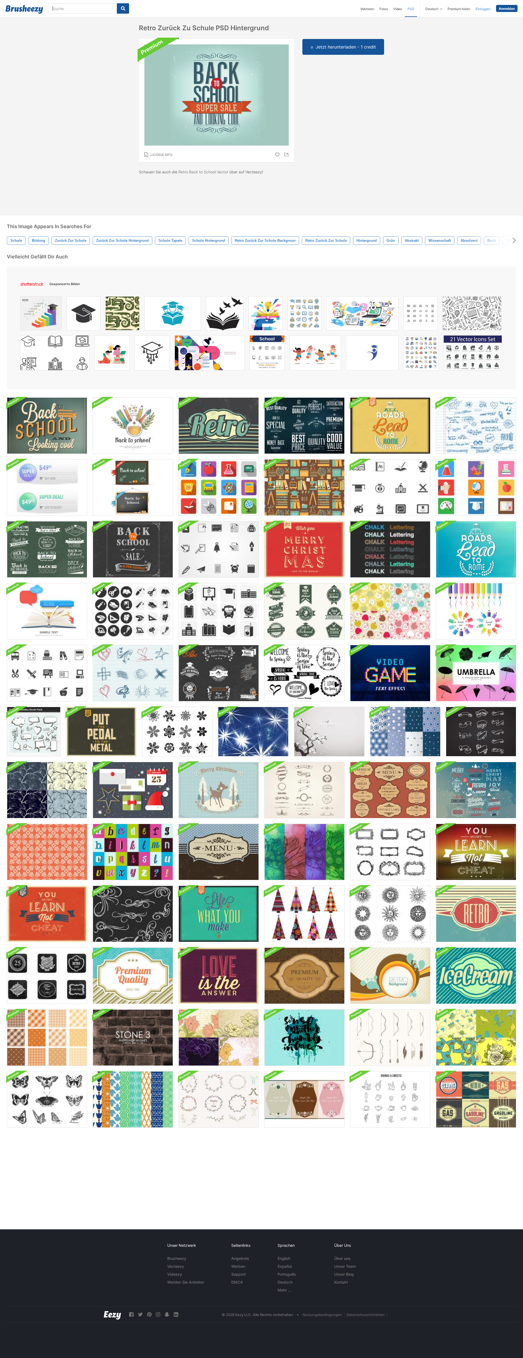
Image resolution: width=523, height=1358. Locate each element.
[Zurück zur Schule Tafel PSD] (133, 549)
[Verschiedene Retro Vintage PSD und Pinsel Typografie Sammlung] (133, 852)
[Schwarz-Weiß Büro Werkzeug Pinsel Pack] (133, 611)
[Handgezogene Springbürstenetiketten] (304, 673)
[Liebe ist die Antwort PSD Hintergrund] (218, 975)
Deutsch (285, 1282)
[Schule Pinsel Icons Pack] (218, 611)
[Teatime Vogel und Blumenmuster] (476, 1037)
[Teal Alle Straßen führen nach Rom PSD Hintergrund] (476, 549)
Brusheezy (176, 1258)
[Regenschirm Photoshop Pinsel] (476, 673)
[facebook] (131, 1314)
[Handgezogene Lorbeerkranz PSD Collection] (218, 1099)
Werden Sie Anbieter (185, 1282)
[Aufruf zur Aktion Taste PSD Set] (47, 487)
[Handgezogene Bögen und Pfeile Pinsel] (390, 1037)
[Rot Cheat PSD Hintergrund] (47, 914)
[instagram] (158, 1314)
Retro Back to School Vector (203, 172)
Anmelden (507, 9)
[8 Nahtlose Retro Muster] (133, 1099)
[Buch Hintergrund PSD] (47, 611)
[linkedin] (176, 1314)
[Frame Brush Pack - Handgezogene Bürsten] (390, 852)
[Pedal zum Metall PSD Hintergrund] (101, 731)
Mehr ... (284, 1290)
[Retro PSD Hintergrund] (218, 425)
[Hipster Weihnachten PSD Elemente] (476, 790)
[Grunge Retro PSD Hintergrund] (476, 914)
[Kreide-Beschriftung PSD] (390, 549)
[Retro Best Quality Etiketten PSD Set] (304, 425)
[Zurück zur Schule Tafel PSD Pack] (133, 487)
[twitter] (140, 1314)
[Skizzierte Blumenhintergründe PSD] (218, 1037)
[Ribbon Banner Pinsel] (481, 731)
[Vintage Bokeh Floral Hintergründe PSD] (304, 852)
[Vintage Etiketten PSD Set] (390, 790)
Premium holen (459, 9)
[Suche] (123, 8)
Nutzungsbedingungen (322, 1314)
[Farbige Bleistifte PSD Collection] (476, 611)
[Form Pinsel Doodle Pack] (133, 673)
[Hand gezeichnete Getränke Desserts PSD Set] (390, 1099)
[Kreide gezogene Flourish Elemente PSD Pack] (133, 914)
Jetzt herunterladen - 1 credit (346, 47)
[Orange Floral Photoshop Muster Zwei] (47, 852)
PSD (411, 9)
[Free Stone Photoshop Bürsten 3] (133, 1037)
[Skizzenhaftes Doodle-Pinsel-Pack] (33, 731)
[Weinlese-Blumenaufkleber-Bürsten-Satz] (304, 1099)
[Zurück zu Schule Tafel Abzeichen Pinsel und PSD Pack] (218, 673)
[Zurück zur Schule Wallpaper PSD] (47, 425)
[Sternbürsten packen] (253, 731)
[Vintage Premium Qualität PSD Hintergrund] (304, 975)
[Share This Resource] (287, 154)
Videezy (174, 1274)
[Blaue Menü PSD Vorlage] (218, 852)
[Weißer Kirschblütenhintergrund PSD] (329, 731)
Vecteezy (175, 1266)
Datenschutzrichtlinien (365, 1314)
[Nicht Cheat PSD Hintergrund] (476, 852)
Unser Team (345, 1266)
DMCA (237, 1282)
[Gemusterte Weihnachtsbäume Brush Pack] (304, 914)
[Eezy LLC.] (112, 1314)
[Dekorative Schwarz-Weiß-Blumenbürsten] (177, 731)
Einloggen (483, 9)
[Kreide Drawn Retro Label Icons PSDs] (47, 975)
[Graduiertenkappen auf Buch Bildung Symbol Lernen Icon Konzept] (173, 315)
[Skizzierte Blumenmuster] (47, 790)
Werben (238, 1266)
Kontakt (341, 1282)
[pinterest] (149, 1314)
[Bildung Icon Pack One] (218, 549)
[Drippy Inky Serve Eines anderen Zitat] (304, 1037)
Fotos (383, 9)
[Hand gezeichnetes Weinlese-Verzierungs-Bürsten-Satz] (304, 790)
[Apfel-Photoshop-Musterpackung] (390, 611)
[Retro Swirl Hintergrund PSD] (390, 975)
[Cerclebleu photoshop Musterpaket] (405, 731)
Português (287, 1274)
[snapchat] (167, 1314)
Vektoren (367, 9)
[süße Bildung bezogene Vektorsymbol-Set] (304, 315)
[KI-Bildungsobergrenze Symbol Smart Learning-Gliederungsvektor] (152, 354)
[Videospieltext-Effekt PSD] (390, 673)
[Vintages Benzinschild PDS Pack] (476, 1099)
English (284, 1258)
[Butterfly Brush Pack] (47, 1099)
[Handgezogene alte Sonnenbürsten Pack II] (390, 914)
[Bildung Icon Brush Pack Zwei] (47, 673)
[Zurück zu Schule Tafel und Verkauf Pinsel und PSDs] (47, 549)
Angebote (240, 1258)
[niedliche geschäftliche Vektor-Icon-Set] (421, 354)
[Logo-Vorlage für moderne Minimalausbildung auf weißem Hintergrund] (372, 354)
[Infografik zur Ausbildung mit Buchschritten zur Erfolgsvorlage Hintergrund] (40, 315)
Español (285, 1266)
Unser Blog (344, 1274)
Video (397, 9)
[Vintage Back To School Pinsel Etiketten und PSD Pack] (304, 611)
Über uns (342, 1258)
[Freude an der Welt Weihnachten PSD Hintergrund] (304, 549)
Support (238, 1274)
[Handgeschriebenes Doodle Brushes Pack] (476, 425)
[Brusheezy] (24, 9)
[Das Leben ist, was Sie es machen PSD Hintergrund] (218, 914)
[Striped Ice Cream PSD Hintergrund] (476, 975)
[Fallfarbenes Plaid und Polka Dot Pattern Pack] (47, 1037)
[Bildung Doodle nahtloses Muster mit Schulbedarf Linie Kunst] (472, 315)
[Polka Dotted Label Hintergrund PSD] (133, 975)
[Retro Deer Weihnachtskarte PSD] (218, 790)
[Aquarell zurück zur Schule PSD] (133, 425)
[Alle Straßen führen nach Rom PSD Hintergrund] (390, 425)
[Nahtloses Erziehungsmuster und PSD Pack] (304, 487)
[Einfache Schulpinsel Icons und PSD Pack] (390, 487)
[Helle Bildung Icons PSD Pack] (476, 487)
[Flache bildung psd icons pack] (218, 487)
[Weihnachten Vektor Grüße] (133, 790)
